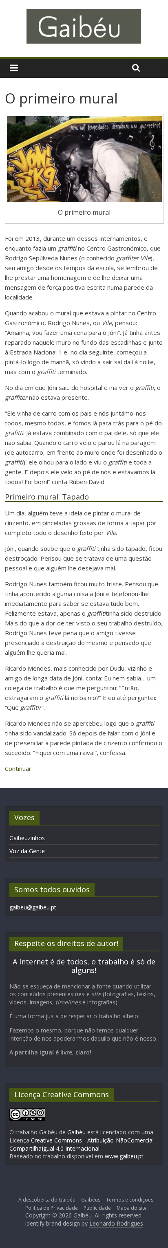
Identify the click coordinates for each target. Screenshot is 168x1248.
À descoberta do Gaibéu (46, 1199)
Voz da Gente (27, 851)
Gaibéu (76, 1132)
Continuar (18, 768)
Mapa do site (132, 1207)
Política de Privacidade (51, 1207)
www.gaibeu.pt (124, 1156)
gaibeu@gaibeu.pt (32, 907)
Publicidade (97, 1207)
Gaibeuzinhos (27, 838)
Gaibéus (90, 1199)
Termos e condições (129, 1199)
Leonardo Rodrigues (116, 1223)
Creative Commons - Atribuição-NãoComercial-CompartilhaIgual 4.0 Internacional (82, 1144)
